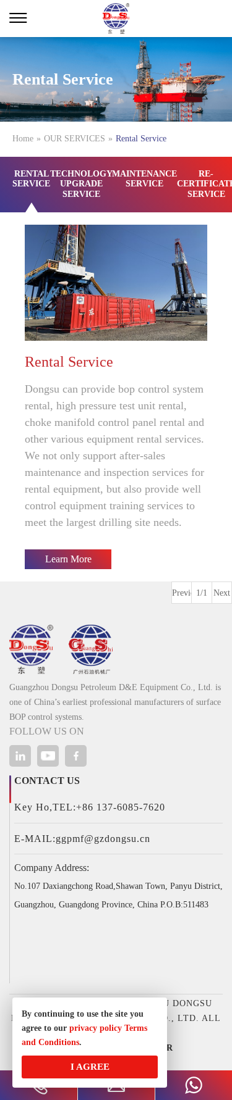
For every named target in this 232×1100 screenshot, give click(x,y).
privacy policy (95, 1028)
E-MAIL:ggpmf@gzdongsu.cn (82, 838)
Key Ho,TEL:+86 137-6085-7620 (89, 807)
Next (221, 593)
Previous (181, 593)
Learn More (68, 559)
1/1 (201, 593)
